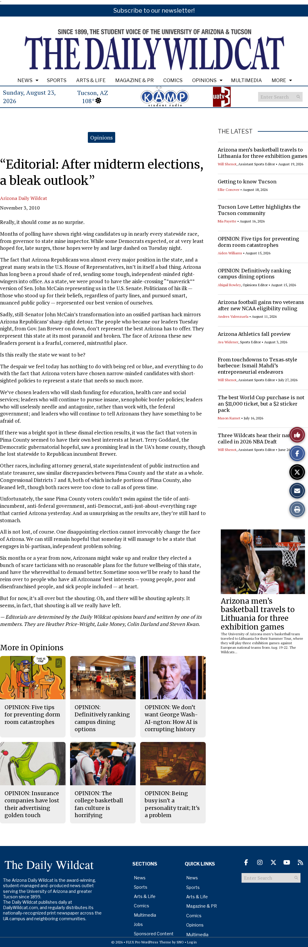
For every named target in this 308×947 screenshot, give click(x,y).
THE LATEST (235, 131)
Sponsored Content (154, 933)
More (279, 80)
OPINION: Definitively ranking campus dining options (254, 274)
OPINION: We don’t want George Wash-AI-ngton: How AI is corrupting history (171, 718)
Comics (173, 80)
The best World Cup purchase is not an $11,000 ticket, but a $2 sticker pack (261, 403)
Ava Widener (228, 342)
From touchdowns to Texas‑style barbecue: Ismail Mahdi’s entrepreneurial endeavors (257, 366)
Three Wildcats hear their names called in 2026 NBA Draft (258, 438)
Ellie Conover (228, 189)
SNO (180, 942)
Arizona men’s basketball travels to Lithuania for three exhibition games (262, 153)
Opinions (204, 80)
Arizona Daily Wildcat (23, 198)
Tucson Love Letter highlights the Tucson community (259, 210)
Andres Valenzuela (233, 316)
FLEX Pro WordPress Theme (148, 942)
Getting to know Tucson (247, 182)
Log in (192, 942)
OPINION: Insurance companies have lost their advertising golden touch (32, 804)
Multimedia (246, 80)
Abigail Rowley (229, 285)
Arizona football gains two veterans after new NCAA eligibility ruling (261, 305)
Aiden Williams (230, 253)
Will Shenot (227, 164)
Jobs (138, 924)
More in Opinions (31, 647)
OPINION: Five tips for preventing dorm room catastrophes (258, 242)
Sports (56, 80)
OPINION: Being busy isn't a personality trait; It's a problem (172, 804)
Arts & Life (91, 80)
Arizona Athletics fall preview (254, 334)
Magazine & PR (134, 80)
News (24, 80)
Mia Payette (227, 221)
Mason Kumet (229, 418)
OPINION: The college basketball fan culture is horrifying (99, 804)
